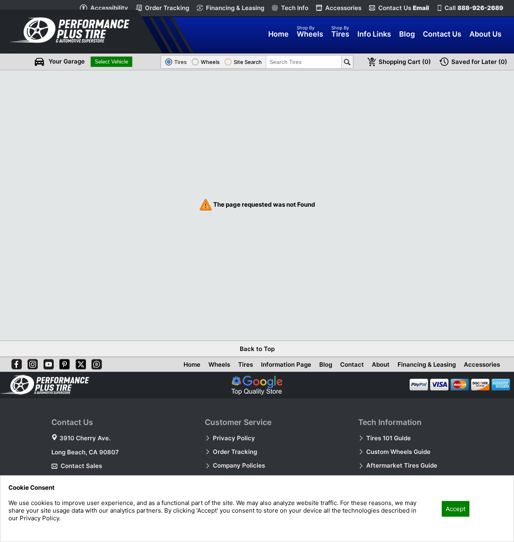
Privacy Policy (234, 438)
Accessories (343, 8)
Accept (455, 509)
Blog (325, 364)
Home (192, 364)
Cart (405, 62)
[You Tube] (47, 362)
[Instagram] (31, 362)
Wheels (219, 364)
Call (474, 8)
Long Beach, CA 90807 (85, 452)
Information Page (286, 364)
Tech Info (294, 8)
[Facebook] (14, 362)
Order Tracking (167, 8)
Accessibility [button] (109, 8)
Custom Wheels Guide (398, 452)
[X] (79, 362)
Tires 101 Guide (388, 438)
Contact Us (403, 8)
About (381, 364)
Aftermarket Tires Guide (401, 465)
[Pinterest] (63, 362)
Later (479, 62)
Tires (245, 364)
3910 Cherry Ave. (84, 438)
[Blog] (95, 362)
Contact (352, 364)
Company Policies (239, 465)
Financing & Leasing (235, 8)
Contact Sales (81, 466)
